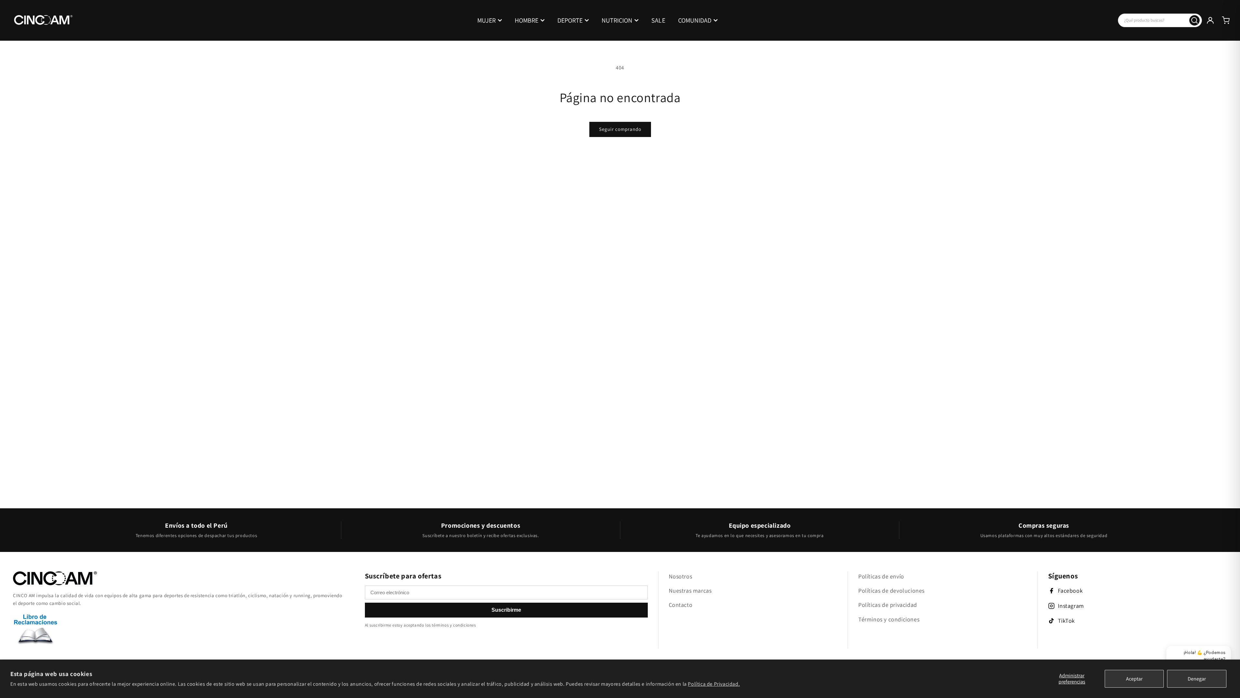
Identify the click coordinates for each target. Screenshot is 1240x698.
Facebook (1070, 590)
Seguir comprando (620, 129)
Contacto (681, 604)
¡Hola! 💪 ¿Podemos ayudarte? (1205, 656)
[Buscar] (1194, 20)
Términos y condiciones (888, 619)
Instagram (1071, 605)
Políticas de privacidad (887, 604)
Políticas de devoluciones (891, 590)
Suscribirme (506, 610)
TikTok (1066, 620)
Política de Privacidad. (714, 684)
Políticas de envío (881, 576)
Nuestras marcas (690, 590)
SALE (658, 20)
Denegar (1197, 678)
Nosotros (680, 576)
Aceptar (1134, 678)
